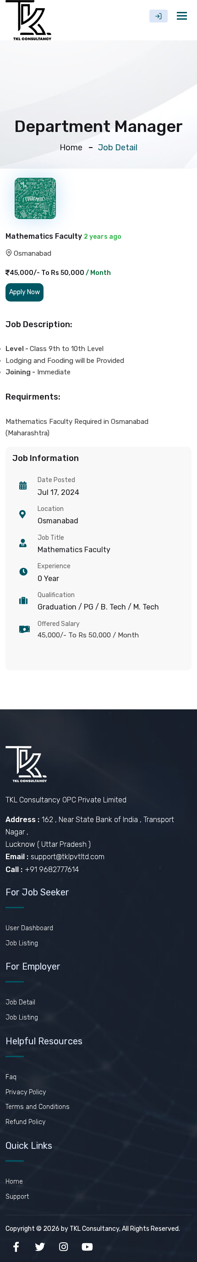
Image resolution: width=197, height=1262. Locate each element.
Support (17, 1197)
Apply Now (24, 292)
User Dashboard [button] (29, 928)
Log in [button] (158, 16)
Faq (10, 1077)
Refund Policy (25, 1122)
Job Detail (20, 1002)
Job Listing (21, 943)
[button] (24, 292)
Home (71, 148)
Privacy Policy (25, 1092)
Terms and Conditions (37, 1107)
